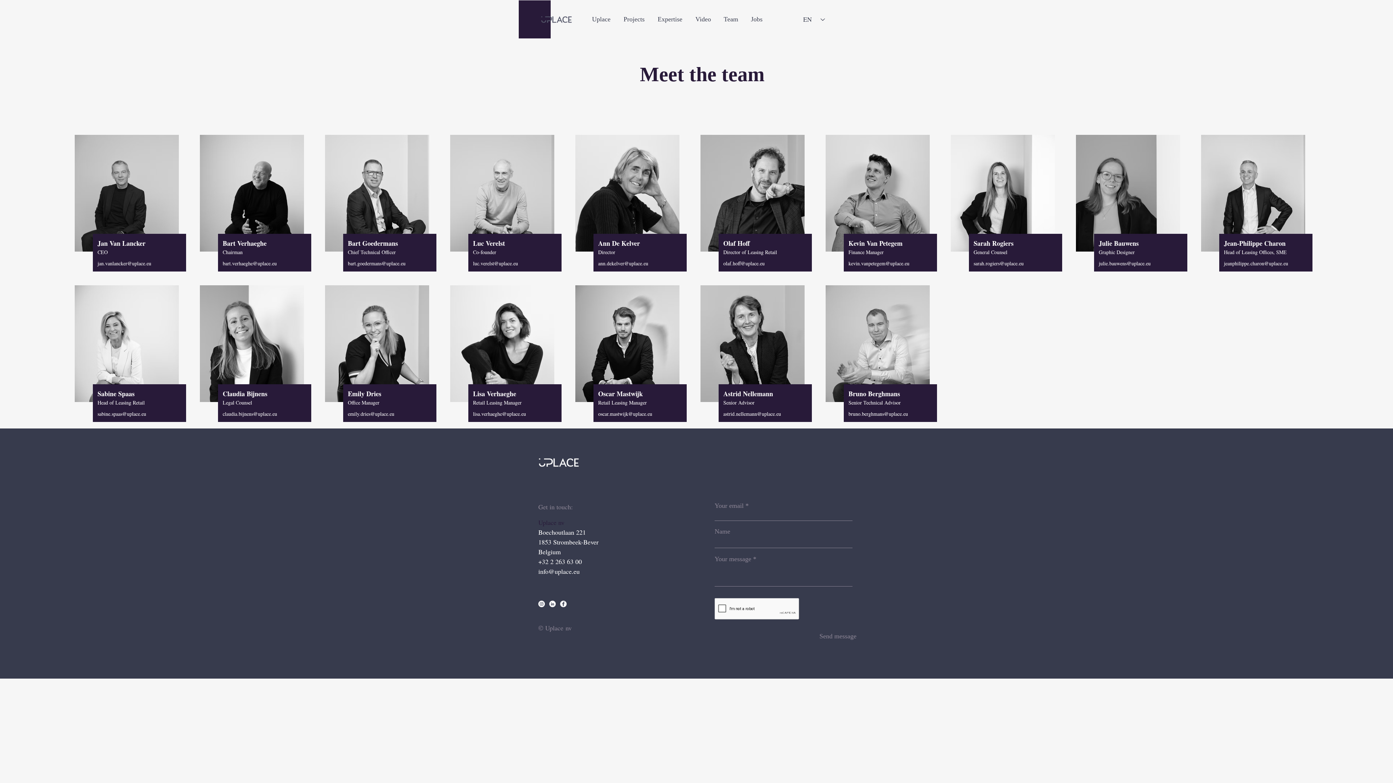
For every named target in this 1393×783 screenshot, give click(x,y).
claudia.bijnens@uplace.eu (250, 413)
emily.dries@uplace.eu (371, 413)
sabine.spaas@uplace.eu (122, 413)
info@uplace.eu (559, 571)
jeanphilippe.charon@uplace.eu (1256, 263)
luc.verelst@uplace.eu (495, 263)
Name (722, 531)
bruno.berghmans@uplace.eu (878, 413)
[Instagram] (541, 604)
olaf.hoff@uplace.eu (744, 263)
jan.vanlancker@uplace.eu (124, 263)
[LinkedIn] (552, 604)
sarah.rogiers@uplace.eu (999, 263)
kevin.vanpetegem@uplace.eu (878, 263)
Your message (733, 559)
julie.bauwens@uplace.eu (1125, 263)
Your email (729, 505)
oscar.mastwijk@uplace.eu (625, 413)
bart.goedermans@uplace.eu (377, 263)
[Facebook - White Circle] (563, 604)
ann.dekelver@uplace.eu (623, 263)
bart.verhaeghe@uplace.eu (250, 263)
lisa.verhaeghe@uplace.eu (499, 413)
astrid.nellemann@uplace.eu (752, 413)
